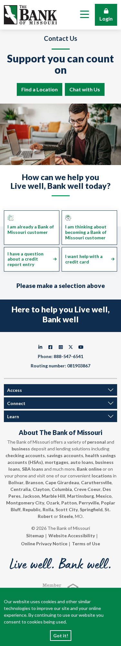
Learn (13, 416)
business (21, 448)
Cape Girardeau (62, 482)
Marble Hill (53, 496)
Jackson (31, 496)
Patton (69, 502)
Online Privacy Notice (44, 543)
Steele (66, 516)
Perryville (89, 502)
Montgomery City (25, 502)
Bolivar (16, 482)
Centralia (20, 489)
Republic (32, 509)
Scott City (66, 509)
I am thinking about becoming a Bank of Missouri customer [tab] (85, 232)
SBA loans (32, 469)
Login (106, 18)
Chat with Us (84, 89)
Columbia (62, 489)
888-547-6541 (68, 356)
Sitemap (35, 535)
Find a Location (39, 89)
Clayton (41, 489)
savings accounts (65, 455)
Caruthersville (96, 482)
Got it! (60, 635)
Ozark (52, 502)
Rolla (48, 509)
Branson (34, 482)
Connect (16, 403)
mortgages (56, 462)
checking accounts (25, 455)
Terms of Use (86, 543)
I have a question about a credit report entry (25, 259)
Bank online (89, 469)
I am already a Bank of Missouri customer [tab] (30, 229)
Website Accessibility (71, 535)
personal (96, 442)
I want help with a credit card (84, 259)
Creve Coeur (87, 489)
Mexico (104, 496)
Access (14, 390)
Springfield (91, 509)
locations (102, 475)
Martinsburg (80, 496)
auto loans (81, 462)
